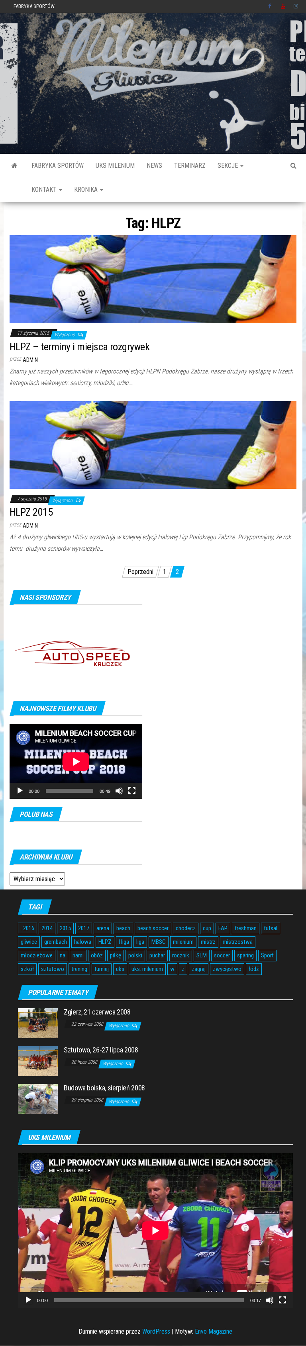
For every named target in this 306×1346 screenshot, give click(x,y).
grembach (55, 941)
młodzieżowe (37, 955)
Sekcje (228, 165)
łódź (254, 969)
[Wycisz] (119, 791)
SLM (201, 955)
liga (140, 941)
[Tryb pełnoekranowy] (132, 791)
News (154, 165)
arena (102, 928)
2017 (83, 928)
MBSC (158, 941)
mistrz (208, 941)
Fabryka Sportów (34, 6)
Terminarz (190, 165)
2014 (47, 928)
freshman (246, 928)
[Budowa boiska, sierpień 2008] (38, 1098)
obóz (97, 955)
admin (30, 360)
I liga (124, 941)
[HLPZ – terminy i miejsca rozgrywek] (153, 279)
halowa (82, 941)
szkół (27, 969)
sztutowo (52, 969)
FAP (223, 928)
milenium (183, 941)
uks (120, 969)
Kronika (86, 189)
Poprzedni (140, 572)
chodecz (186, 928)
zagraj (199, 969)
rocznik (180, 955)
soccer (222, 955)
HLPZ (105, 941)
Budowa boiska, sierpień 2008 (104, 1088)
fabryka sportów (57, 165)
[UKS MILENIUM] (15, 166)
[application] (76, 761)
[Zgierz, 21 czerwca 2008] (38, 1022)
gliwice (29, 941)
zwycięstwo (227, 969)
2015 (65, 928)
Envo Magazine (213, 1331)
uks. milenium (147, 969)
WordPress (156, 1331)
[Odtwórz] (20, 791)
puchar (157, 955)
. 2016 (27, 928)
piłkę (115, 955)
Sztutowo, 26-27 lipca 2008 (101, 1050)
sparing (245, 955)
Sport (267, 955)
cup (207, 928)
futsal (270, 928)
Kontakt (44, 189)
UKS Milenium (115, 165)
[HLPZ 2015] (153, 444)
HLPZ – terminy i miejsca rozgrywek (79, 347)
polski (135, 955)
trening (79, 969)
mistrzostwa (238, 941)
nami (78, 955)
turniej (101, 969)
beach (123, 928)
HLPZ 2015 (31, 512)
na (62, 955)
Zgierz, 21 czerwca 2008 (97, 1012)
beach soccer (153, 928)
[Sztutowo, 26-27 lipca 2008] (38, 1060)
